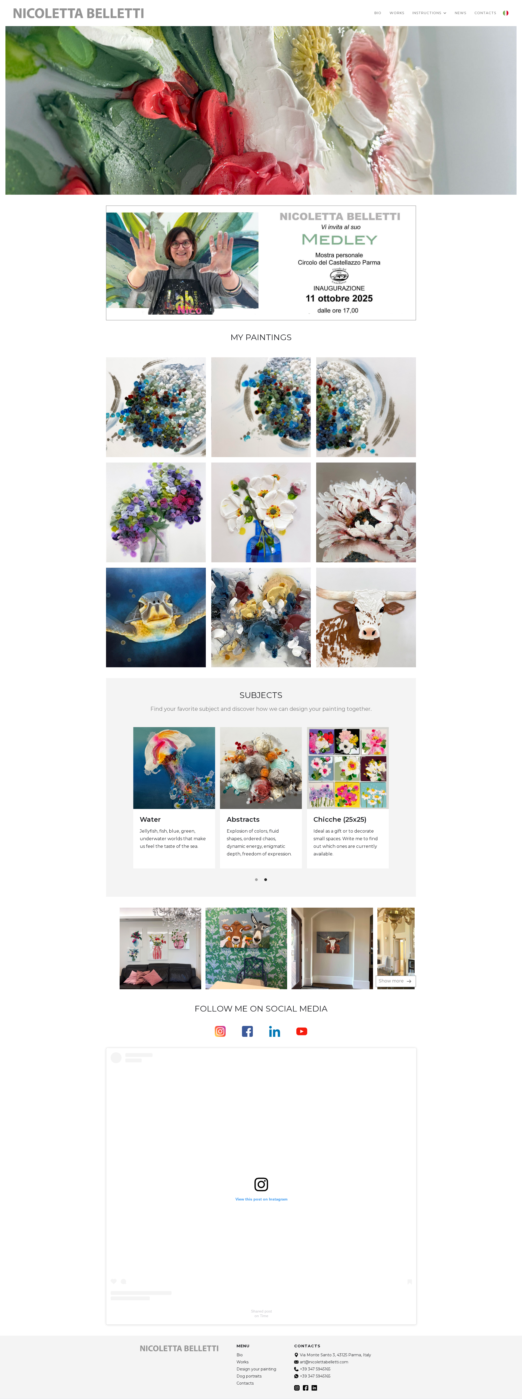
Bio (377, 13)
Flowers (153, 819)
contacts (485, 13)
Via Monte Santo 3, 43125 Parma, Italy (335, 1355)
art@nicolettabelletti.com (324, 1362)
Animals (327, 819)
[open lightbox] (148, 948)
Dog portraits (250, 820)
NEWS (460, 13)
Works (397, 13)
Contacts (245, 1383)
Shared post (261, 1311)
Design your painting (256, 1369)
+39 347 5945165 (315, 1369)
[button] (429, 13)
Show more (392, 981)
